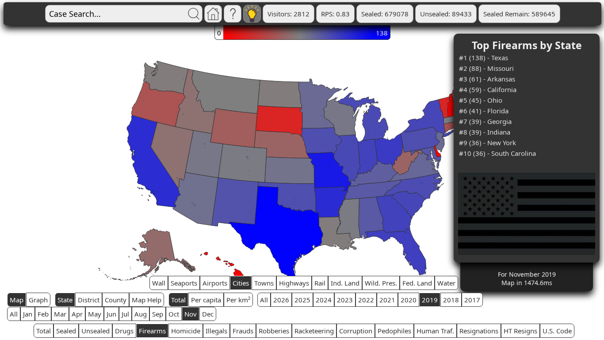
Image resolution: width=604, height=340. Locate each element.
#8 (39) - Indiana (484, 132)
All (264, 299)
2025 (302, 299)
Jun (111, 313)
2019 (430, 299)
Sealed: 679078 (385, 13)
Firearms (152, 330)
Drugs (124, 330)
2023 (345, 299)
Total (178, 299)
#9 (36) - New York (487, 142)
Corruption (355, 330)
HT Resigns (520, 330)
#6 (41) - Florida (483, 110)
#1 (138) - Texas (483, 57)
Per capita (206, 299)
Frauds (243, 330)
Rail (319, 282)
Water (446, 282)
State (65, 299)
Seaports (184, 282)
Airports (215, 282)
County (115, 299)
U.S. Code (557, 330)
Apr (77, 313)
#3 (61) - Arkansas (487, 78)
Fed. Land (417, 282)
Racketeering (314, 330)
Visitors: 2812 (289, 13)
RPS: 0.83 (335, 13)
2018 (451, 299)
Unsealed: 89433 (446, 13)
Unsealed (95, 330)
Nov (190, 313)
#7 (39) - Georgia (485, 121)
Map (16, 299)
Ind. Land (345, 282)
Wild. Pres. (381, 282)
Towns (264, 282)
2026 (281, 299)
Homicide (185, 330)
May (94, 313)
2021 (387, 299)
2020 (409, 299)
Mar (60, 313)
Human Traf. (435, 330)
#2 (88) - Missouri (486, 68)
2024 (324, 299)
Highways (294, 282)
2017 (472, 299)
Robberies (274, 330)
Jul (125, 313)
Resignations (478, 330)
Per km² (238, 299)
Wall (158, 282)
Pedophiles (394, 330)
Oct (173, 313)
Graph (38, 299)
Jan (27, 313)
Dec (208, 313)
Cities (241, 282)
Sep (157, 313)
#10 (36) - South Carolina (497, 153)
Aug (140, 313)
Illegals (216, 330)
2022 (366, 299)
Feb (43, 313)
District (88, 299)
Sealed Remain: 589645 (519, 13)
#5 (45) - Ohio (480, 100)
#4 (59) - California (487, 89)
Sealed (66, 330)
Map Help (146, 299)
